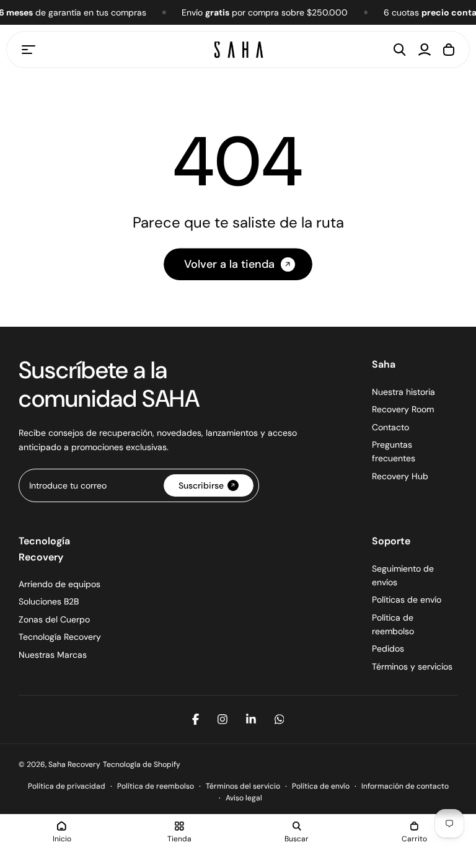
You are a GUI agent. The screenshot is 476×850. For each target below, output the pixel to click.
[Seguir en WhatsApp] (279, 719)
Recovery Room (403, 409)
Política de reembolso (155, 786)
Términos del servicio (243, 786)
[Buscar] (400, 49)
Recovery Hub (400, 476)
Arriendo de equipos (59, 584)
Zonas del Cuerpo (54, 619)
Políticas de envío (406, 599)
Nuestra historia (403, 391)
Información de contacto (405, 786)
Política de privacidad (66, 786)
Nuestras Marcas (53, 654)
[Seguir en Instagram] (222, 719)
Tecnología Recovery (60, 636)
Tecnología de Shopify (141, 764)
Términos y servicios (412, 666)
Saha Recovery (74, 764)
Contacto (390, 427)
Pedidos (388, 648)
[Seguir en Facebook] (195, 719)
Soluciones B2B (49, 601)
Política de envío (321, 786)
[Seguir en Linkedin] (251, 719)
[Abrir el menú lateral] (28, 49)
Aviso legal (244, 798)
